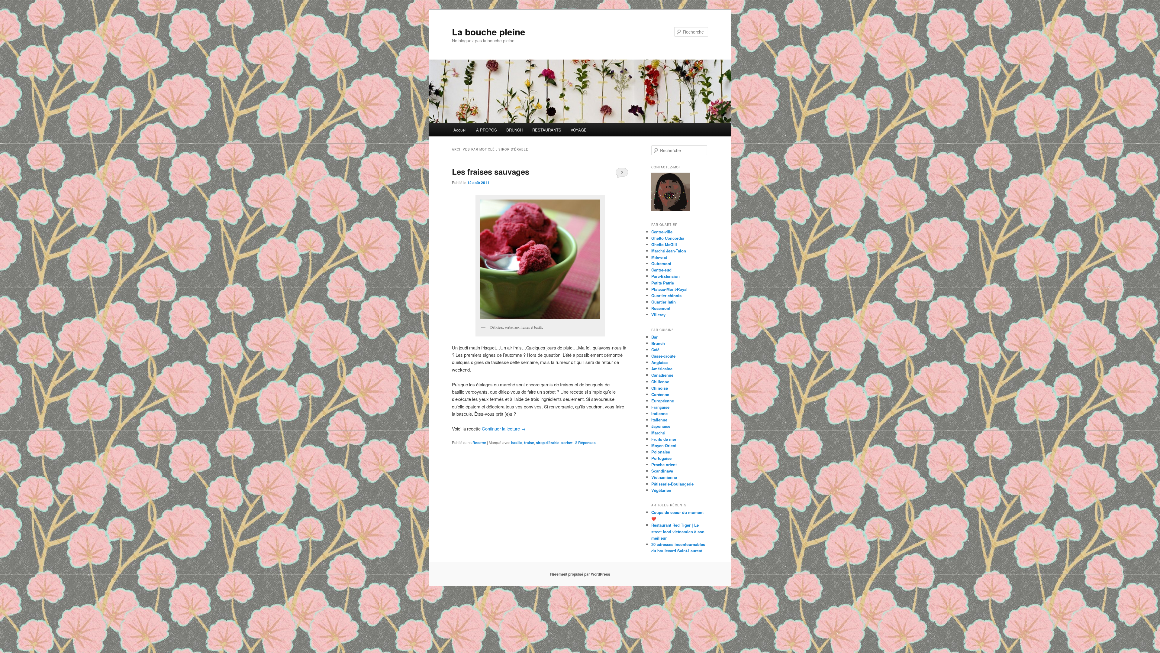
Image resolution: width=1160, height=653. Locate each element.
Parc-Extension (665, 276)
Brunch (658, 343)
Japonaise (660, 426)
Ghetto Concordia (667, 238)
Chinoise (659, 388)
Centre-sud (661, 270)
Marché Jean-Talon (668, 251)
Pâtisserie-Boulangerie (672, 484)
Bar (654, 337)
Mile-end (659, 257)
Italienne (659, 420)
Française (660, 407)
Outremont (661, 263)
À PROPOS (486, 130)
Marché (658, 433)
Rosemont (660, 308)
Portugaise (661, 458)
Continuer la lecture (504, 428)
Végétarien (661, 490)
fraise (529, 442)
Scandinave (662, 471)
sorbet (566, 442)
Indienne (659, 413)
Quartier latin (663, 302)
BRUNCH (514, 130)
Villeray (658, 314)
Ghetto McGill (664, 244)
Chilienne (660, 382)
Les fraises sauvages (490, 171)
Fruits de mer (663, 439)
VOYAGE (579, 130)
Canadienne (662, 375)
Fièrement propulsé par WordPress (580, 574)
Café (655, 349)
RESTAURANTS (546, 130)
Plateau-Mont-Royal (669, 289)
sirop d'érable (547, 442)
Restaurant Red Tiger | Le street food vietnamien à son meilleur (677, 531)
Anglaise (659, 362)
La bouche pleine (488, 31)
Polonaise (660, 452)
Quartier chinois (666, 295)
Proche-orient (664, 464)
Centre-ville (661, 232)
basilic (516, 442)
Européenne (662, 401)
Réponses (585, 442)
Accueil (459, 130)
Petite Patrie (662, 283)
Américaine (661, 369)
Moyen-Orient (663, 445)
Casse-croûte (663, 356)
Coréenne (660, 394)
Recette (479, 442)
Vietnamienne (664, 477)
